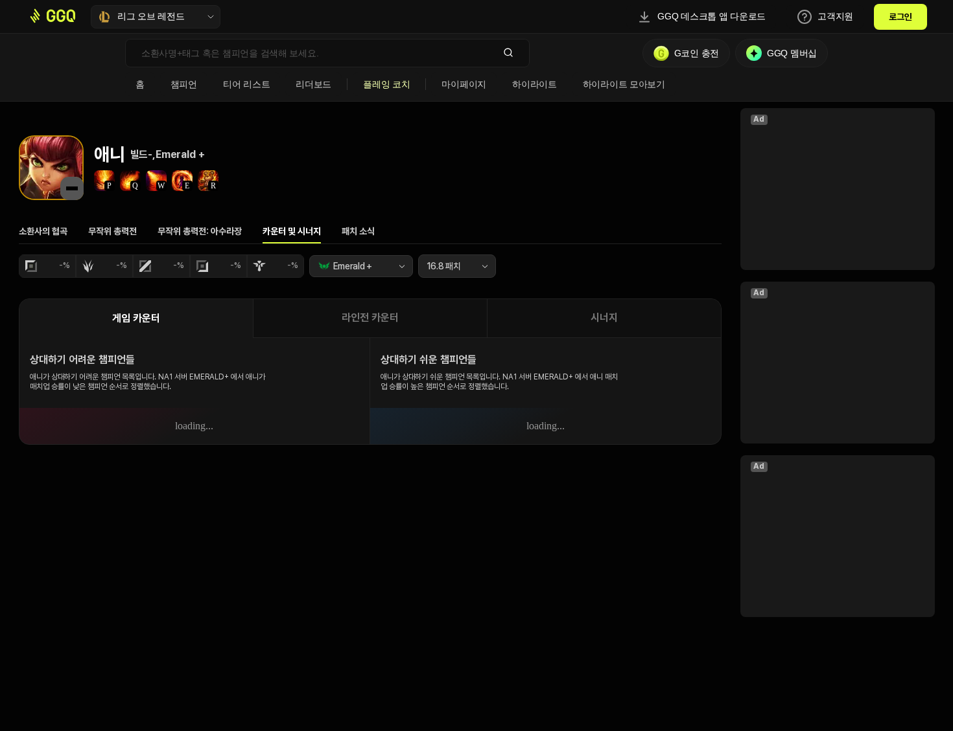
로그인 (900, 17)
